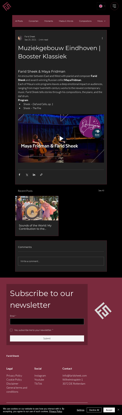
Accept (109, 409)
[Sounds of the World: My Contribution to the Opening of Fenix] (36, 208)
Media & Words (66, 21)
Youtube (39, 379)
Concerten (33, 21)
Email (13, 316)
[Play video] (61, 138)
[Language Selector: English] (101, 6)
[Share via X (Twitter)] (26, 174)
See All (101, 190)
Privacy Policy (14, 375)
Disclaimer (12, 383)
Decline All (94, 409)
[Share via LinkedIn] (34, 174)
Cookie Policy (14, 379)
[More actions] (102, 38)
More (100, 21)
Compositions (85, 21)
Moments (48, 21)
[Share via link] (41, 174)
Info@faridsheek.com (74, 375)
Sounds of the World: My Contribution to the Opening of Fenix (35, 227)
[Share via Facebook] (19, 174)
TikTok (38, 383)
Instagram (40, 375)
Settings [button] (80, 409)
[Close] (118, 410)
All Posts (19, 21)
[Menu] (114, 6)
